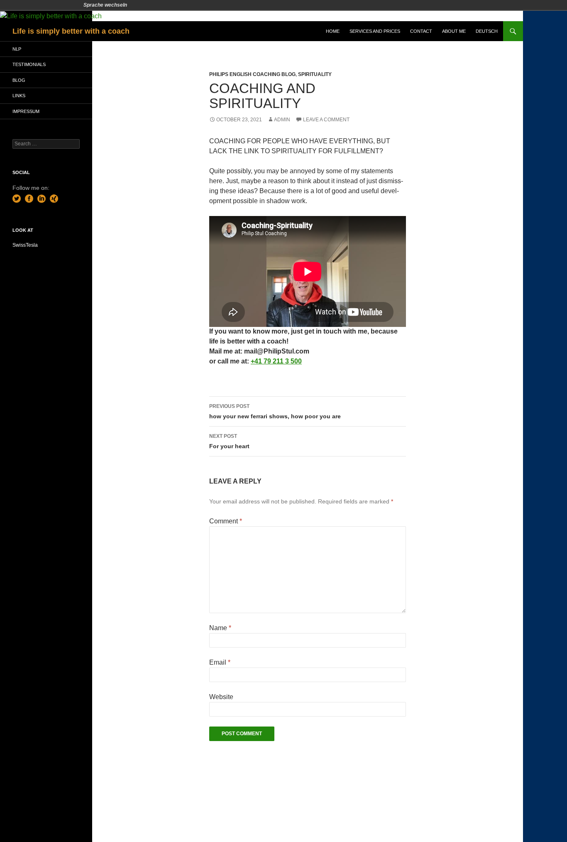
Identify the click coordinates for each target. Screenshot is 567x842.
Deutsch (487, 31)
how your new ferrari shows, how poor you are (275, 411)
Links (18, 95)
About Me (454, 31)
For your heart (229, 441)
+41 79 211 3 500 (276, 361)
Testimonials (29, 64)
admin (282, 120)
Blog (18, 80)
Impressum (25, 111)
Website (221, 696)
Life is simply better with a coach (71, 31)
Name (220, 627)
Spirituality (315, 74)
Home (333, 31)
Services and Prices (374, 31)
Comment (225, 521)
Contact (421, 31)
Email (219, 662)
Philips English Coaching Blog (252, 74)
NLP (16, 49)
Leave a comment (326, 120)
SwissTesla (25, 245)
